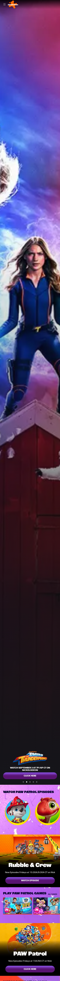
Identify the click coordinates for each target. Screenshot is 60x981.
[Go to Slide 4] (33, 782)
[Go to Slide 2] (26, 782)
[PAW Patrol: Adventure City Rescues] (17, 905)
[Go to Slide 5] (36, 782)
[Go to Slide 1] (23, 782)
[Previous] (1, 811)
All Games (52, 894)
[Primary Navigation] (4, 4)
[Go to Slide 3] (30, 782)
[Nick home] (13, 4)
